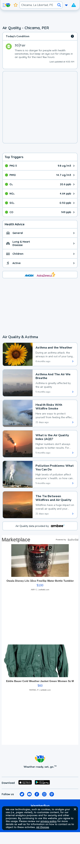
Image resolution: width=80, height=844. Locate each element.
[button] (75, 809)
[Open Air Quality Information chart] (72, 36)
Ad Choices (42, 827)
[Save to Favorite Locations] (15, 5)
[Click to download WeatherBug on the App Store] (25, 783)
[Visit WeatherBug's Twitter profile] (22, 794)
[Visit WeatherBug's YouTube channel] (29, 794)
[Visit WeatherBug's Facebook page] (37, 794)
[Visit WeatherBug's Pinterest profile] (51, 794)
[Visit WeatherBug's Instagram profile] (44, 794)
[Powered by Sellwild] (73, 539)
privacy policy (49, 821)
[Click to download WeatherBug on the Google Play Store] (42, 783)
